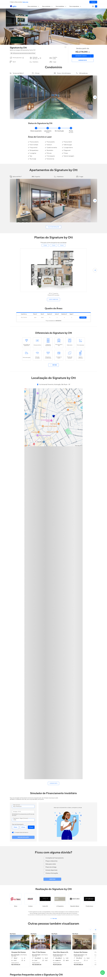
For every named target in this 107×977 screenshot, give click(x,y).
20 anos (23, 827)
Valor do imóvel (16, 804)
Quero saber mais (53, 299)
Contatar (83, 317)
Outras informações (52, 873)
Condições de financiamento (55, 858)
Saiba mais (25, 2)
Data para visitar (51, 864)
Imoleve (30, 906)
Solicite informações (53, 227)
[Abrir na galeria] (95, 116)
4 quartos (62, 245)
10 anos (15, 827)
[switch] (13, 832)
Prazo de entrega (51, 867)
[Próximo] (95, 97)
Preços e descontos (51, 861)
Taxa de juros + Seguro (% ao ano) (20, 818)
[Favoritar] (65, 47)
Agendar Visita (82, 60)
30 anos (31, 827)
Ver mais (54, 365)
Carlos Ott (45, 906)
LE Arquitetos (60, 906)
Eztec (15, 906)
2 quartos (45, 245)
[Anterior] (90, 929)
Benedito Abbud (74, 906)
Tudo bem (93, 2)
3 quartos (53, 245)
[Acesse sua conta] (93, 6)
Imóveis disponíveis (51, 870)
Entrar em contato (81, 56)
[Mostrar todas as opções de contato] (92, 56)
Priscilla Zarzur (89, 906)
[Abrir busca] (96, 6)
